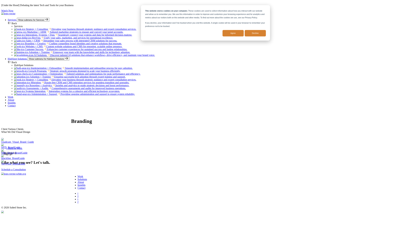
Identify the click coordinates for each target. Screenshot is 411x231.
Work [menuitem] (80, 176)
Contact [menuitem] (81, 188)
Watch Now (7, 10)
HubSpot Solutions (18, 58)
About (11, 99)
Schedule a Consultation (13, 169)
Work (10, 97)
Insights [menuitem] (81, 185)
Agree (233, 33)
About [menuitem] (81, 182)
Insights (12, 102)
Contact (12, 105)
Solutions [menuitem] (82, 179)
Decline (255, 33)
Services (12, 19)
